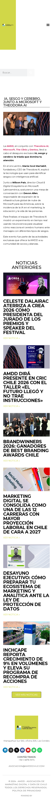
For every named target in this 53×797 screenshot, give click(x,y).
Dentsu (34, 149)
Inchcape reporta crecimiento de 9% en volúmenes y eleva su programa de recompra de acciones (25, 665)
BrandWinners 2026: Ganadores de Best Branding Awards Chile (26, 448)
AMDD (10, 146)
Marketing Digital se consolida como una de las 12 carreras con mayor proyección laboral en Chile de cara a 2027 (25, 514)
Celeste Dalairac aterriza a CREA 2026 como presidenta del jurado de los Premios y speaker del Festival (26, 316)
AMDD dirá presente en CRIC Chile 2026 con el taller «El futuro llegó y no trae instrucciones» (25, 387)
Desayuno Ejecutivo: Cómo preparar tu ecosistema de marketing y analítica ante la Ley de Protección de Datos (26, 591)
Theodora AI (41, 146)
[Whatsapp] (39, 750)
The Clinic (21, 149)
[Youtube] (28, 750)
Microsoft (9, 149)
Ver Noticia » (11, 338)
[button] (47, 24)
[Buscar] (30, 72)
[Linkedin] (5, 750)
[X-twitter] (16, 750)
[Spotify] (33, 750)
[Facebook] (22, 750)
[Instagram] (10, 750)
